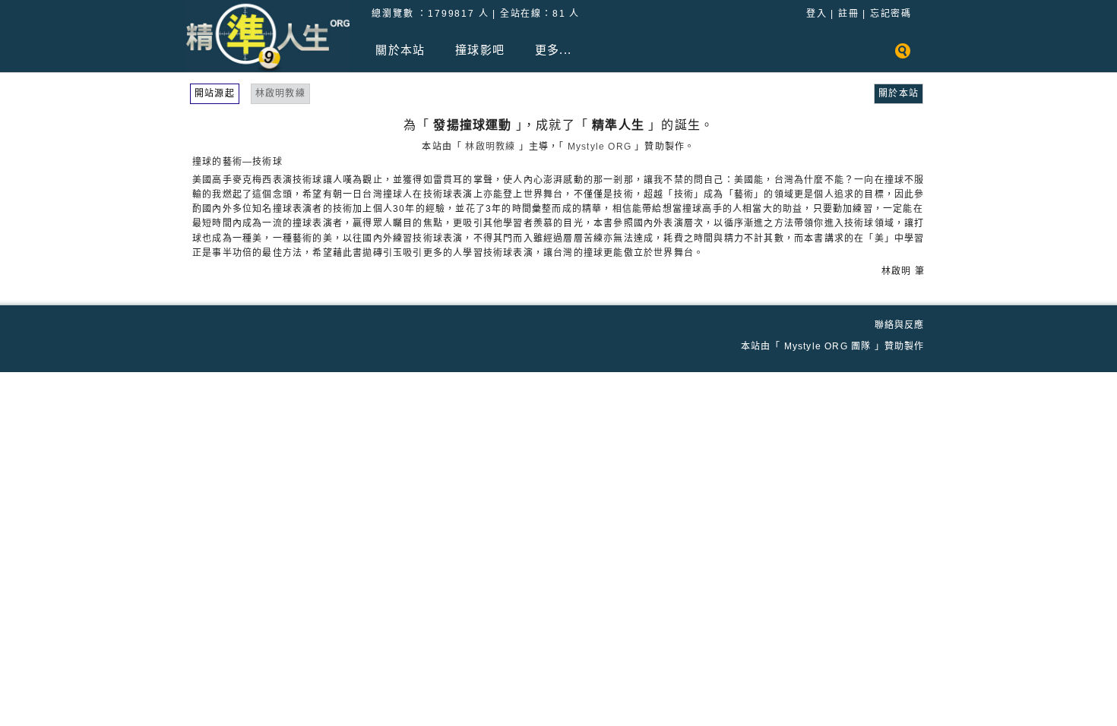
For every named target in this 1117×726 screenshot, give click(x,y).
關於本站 (898, 93)
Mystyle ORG (599, 146)
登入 (816, 13)
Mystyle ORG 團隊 (828, 346)
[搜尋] (902, 58)
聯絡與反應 (900, 325)
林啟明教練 (280, 93)
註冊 (848, 13)
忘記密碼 (891, 13)
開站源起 (215, 93)
